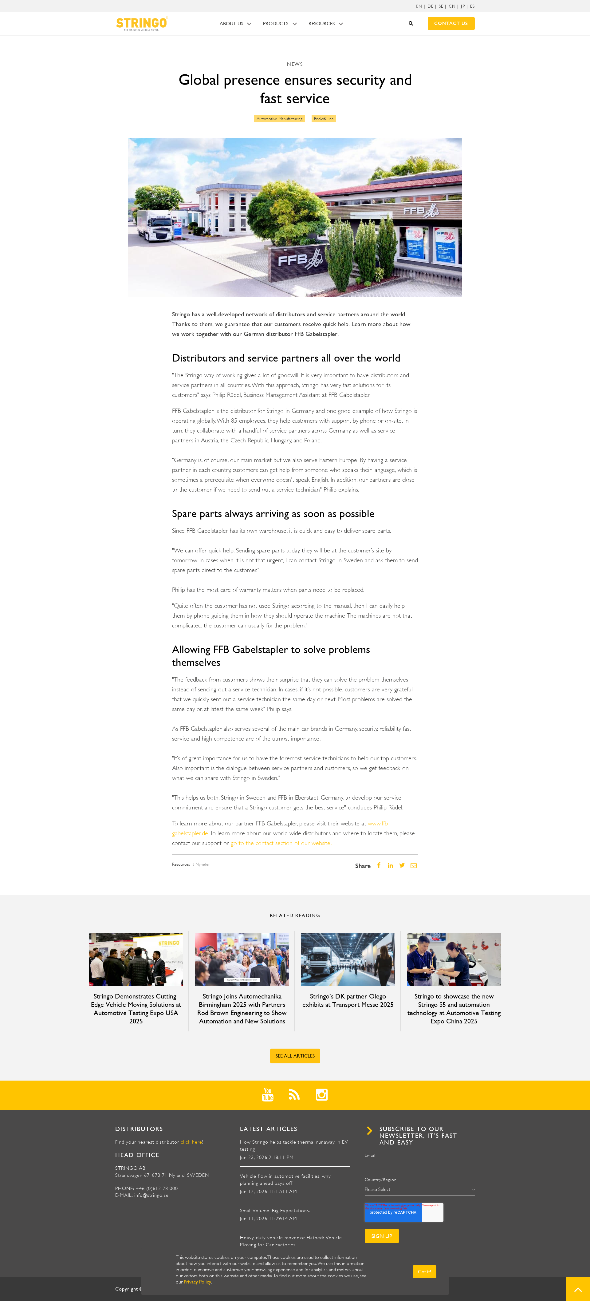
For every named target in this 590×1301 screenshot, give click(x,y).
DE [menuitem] (430, 6)
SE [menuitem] (441, 6)
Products (275, 23)
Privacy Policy (197, 1282)
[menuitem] (419, 6)
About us (231, 23)
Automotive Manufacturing (279, 118)
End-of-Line (324, 118)
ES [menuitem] (472, 6)
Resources (322, 23)
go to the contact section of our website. (281, 843)
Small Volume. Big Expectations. (275, 1210)
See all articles (295, 1056)
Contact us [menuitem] (451, 23)
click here (191, 1142)
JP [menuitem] (463, 6)
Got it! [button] (424, 1272)
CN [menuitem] (452, 6)
